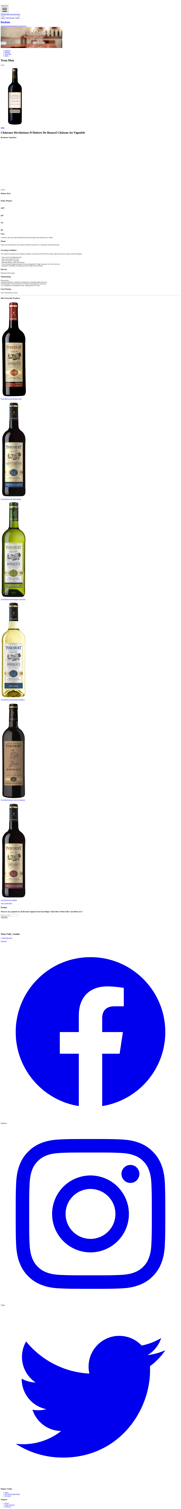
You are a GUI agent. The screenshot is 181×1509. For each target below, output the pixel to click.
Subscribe (4, 917)
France (18, 18)
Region (12, 26)
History (16, 26)
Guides (7, 14)
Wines (2, 26)
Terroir (20, 26)
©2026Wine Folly (6, 938)
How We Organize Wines (12, 1494)
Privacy (7, 1503)
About (6, 1492)
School (12, 14)
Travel (24, 26)
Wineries (7, 26)
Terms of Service (10, 1505)
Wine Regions (10, 18)
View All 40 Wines (6, 903)
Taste (15, 14)
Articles (3, 14)
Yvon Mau (8, 54)
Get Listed (8, 1496)
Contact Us (8, 1506)
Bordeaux (5, 22)
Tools (18, 14)
